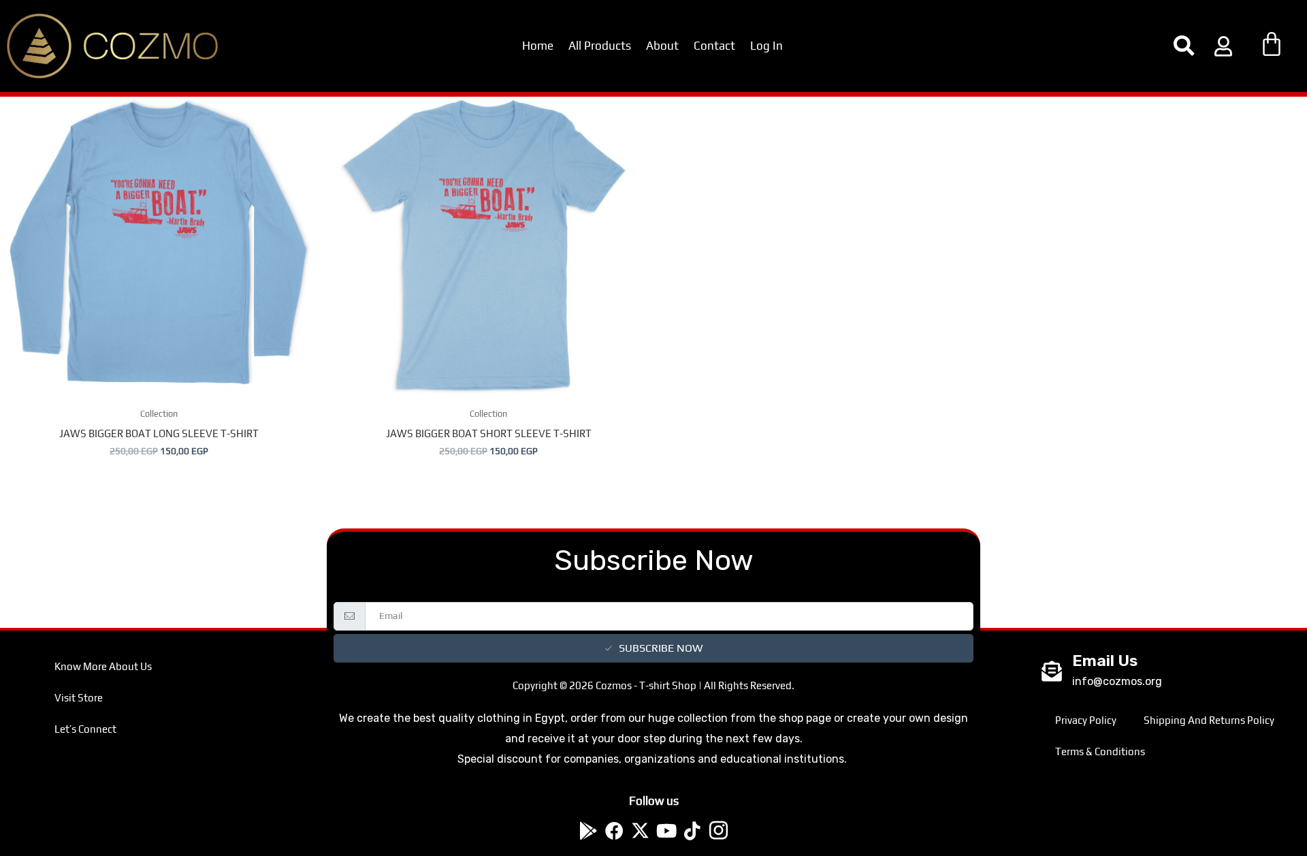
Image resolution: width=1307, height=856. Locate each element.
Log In (766, 45)
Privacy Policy (1085, 720)
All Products (599, 45)
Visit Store (78, 697)
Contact (714, 45)
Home (537, 45)
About (662, 45)
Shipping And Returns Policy (1209, 720)
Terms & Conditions (1100, 751)
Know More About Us (103, 666)
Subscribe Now (661, 647)
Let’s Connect (85, 729)
